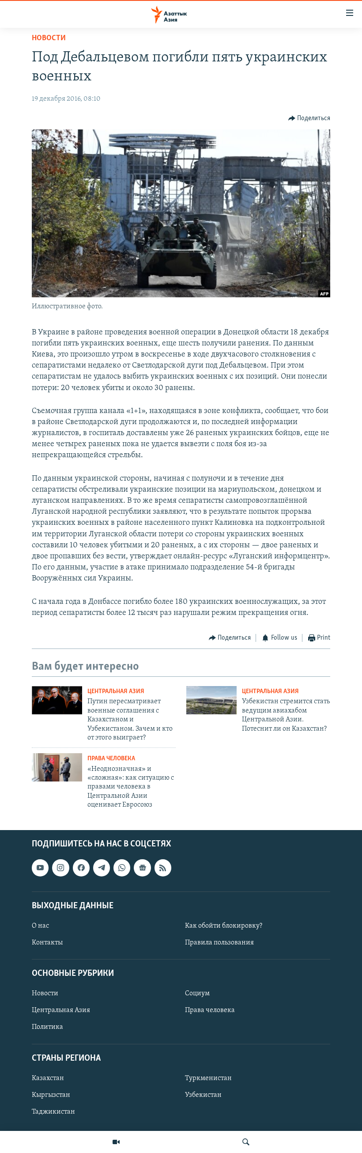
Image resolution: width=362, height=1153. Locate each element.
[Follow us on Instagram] (60, 867)
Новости (49, 38)
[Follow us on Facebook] (81, 867)
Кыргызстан (51, 1095)
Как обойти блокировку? (223, 925)
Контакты (47, 942)
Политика (47, 1027)
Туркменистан (208, 1077)
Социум (197, 993)
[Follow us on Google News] (142, 867)
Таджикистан (53, 1111)
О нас (40, 925)
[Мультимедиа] (116, 1142)
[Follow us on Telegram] (101, 867)
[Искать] (246, 1142)
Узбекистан (203, 1095)
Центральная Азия (115, 691)
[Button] (309, 118)
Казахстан (48, 1077)
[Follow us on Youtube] (40, 867)
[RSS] (163, 867)
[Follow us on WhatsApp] (121, 867)
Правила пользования (219, 942)
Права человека (111, 758)
